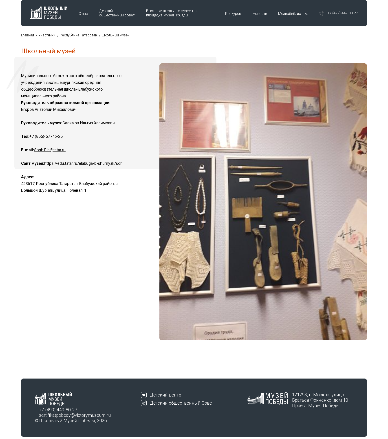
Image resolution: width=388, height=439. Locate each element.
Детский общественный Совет (182, 403)
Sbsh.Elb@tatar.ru (50, 149)
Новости (260, 13)
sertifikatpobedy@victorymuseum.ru (75, 415)
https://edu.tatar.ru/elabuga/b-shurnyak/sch (83, 163)
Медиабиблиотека (293, 13)
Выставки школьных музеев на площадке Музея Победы (172, 13)
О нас (83, 13)
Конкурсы (233, 13)
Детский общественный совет (116, 13)
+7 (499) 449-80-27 (342, 13)
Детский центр (165, 395)
